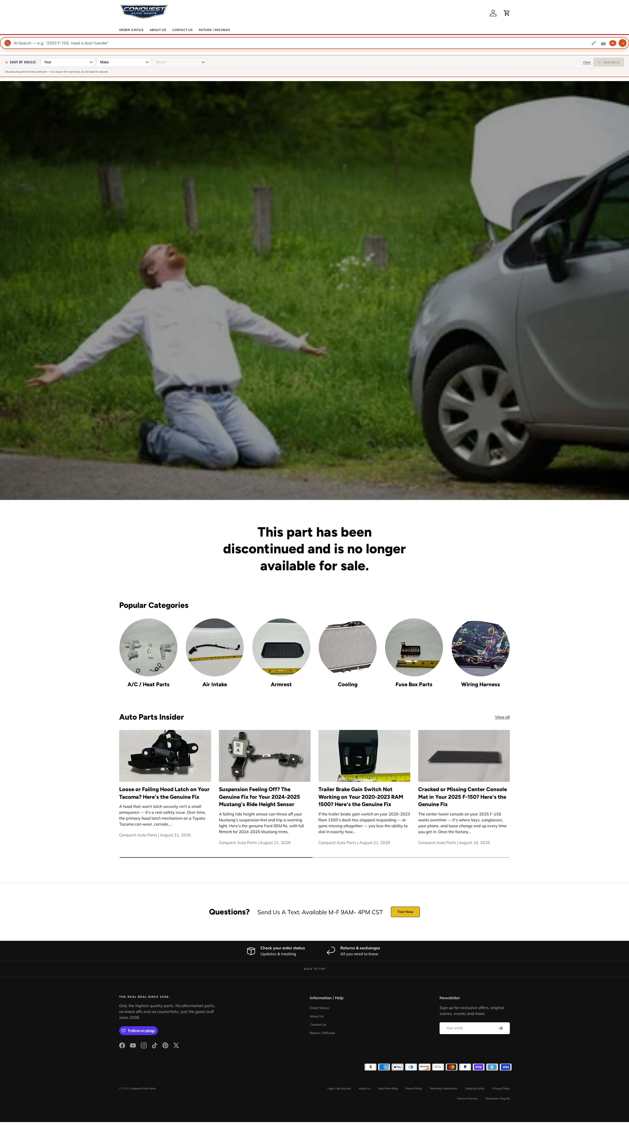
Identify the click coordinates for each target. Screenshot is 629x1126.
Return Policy (414, 1088)
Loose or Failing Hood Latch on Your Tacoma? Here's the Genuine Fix (164, 793)
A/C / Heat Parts (149, 684)
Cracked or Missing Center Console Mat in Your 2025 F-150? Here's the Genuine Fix (462, 797)
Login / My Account (339, 1088)
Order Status (131, 30)
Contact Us (182, 30)
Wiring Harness (480, 684)
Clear (587, 62)
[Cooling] (348, 647)
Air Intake (214, 684)
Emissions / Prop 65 (498, 1098)
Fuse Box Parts (414, 684)
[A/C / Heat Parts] (148, 647)
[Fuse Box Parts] (414, 647)
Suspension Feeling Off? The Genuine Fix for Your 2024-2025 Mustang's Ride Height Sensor (259, 797)
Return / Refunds (214, 30)
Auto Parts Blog (388, 1088)
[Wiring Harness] (481, 647)
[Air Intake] (215, 647)
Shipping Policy (475, 1088)
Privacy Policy (501, 1088)
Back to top (314, 968)
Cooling (347, 684)
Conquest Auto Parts (143, 1088)
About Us (158, 30)
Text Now (405, 912)
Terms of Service (467, 1098)
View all (502, 716)
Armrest (281, 684)
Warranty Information (443, 1088)
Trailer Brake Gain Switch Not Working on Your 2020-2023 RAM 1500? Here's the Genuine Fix (360, 797)
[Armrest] (281, 647)
